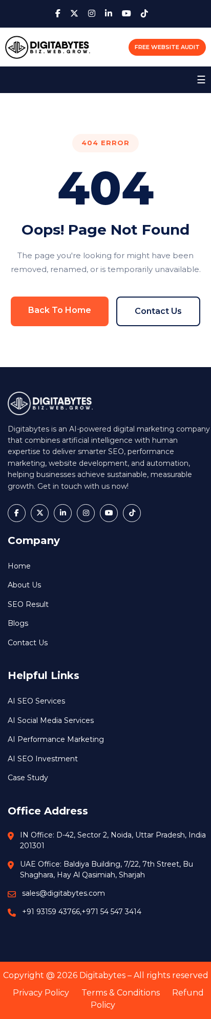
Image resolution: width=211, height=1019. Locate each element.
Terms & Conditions (120, 993)
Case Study (28, 777)
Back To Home (59, 310)
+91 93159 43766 (51, 911)
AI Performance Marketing (56, 739)
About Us (24, 585)
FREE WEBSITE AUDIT (167, 47)
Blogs (18, 623)
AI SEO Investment (43, 758)
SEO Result (28, 604)
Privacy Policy (41, 993)
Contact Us (158, 311)
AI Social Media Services (51, 720)
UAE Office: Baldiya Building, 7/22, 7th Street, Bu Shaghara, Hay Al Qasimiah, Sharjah (106, 869)
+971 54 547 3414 (111, 911)
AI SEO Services (36, 701)
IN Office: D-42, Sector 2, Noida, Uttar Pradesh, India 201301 (113, 840)
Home (19, 566)
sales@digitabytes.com (63, 893)
